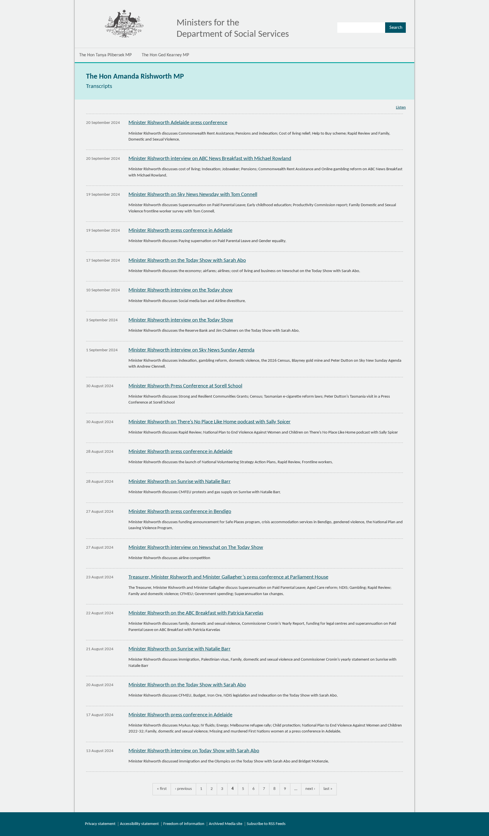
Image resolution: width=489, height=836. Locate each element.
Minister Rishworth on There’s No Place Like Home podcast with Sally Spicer (209, 422)
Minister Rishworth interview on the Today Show (180, 320)
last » (328, 789)
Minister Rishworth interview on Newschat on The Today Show (195, 547)
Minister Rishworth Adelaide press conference (177, 123)
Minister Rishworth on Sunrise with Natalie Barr (179, 481)
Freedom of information (183, 824)
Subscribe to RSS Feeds (266, 824)
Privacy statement (100, 824)
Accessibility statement (139, 824)
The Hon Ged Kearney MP (165, 55)
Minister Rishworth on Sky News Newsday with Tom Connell (192, 194)
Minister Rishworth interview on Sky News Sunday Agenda (191, 350)
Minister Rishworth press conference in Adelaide (180, 230)
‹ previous (183, 789)
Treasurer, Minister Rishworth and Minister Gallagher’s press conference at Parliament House (228, 577)
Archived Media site (225, 824)
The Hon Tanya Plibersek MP (105, 55)
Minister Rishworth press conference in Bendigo (179, 511)
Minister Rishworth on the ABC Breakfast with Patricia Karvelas (195, 613)
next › (310, 789)
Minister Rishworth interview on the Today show (180, 290)
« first (162, 789)
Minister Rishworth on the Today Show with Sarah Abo (187, 260)
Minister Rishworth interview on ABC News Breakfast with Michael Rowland (209, 158)
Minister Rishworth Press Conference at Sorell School (185, 386)
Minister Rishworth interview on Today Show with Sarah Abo (193, 751)
